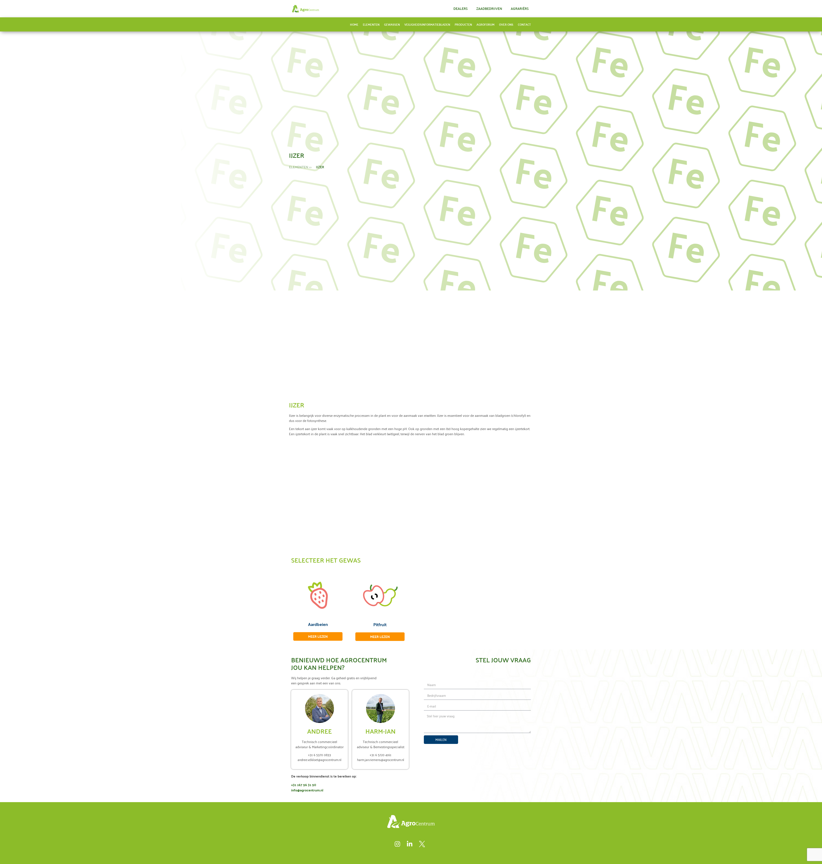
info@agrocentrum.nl (307, 790)
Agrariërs (520, 8)
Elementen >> (300, 167)
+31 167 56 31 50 (303, 785)
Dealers (460, 8)
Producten (463, 24)
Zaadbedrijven (489, 8)
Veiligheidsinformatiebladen (427, 24)
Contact (524, 24)
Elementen (371, 24)
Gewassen (392, 24)
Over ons (506, 24)
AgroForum (485, 24)
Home (354, 24)
